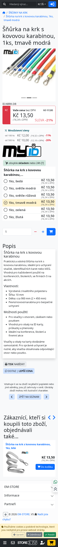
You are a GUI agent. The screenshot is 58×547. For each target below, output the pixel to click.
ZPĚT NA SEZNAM (29, 396)
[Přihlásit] (52, 4)
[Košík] (51, 543)
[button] (28, 135)
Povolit (51, 534)
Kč (41, 4)
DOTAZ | (20, 371)
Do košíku (46, 467)
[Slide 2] (34, 98)
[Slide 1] (29, 98)
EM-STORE (23, 514)
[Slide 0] (23, 98)
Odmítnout (35, 534)
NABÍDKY (16, 364)
